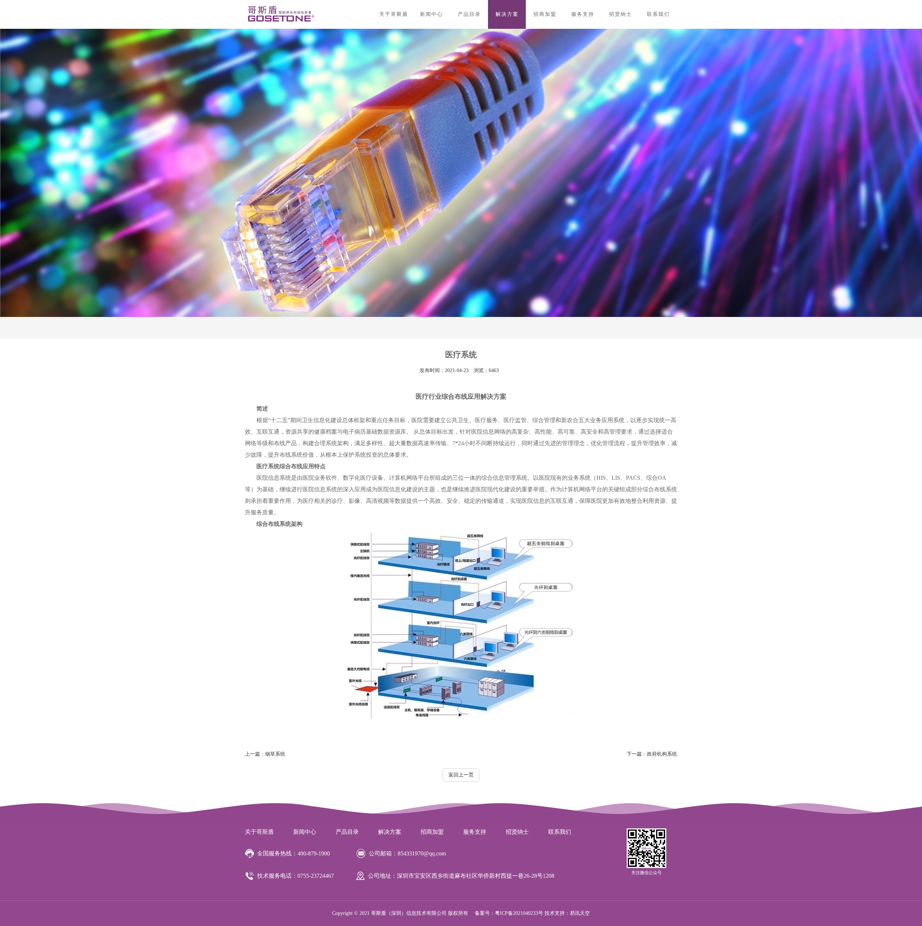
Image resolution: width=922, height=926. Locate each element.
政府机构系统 (652, 754)
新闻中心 (431, 14)
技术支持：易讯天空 (567, 913)
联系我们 (658, 14)
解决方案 (507, 14)
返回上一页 (461, 775)
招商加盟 (544, 14)
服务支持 (582, 14)
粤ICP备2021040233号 (519, 913)
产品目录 (469, 14)
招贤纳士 (620, 14)
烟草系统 (265, 754)
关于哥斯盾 (393, 14)
